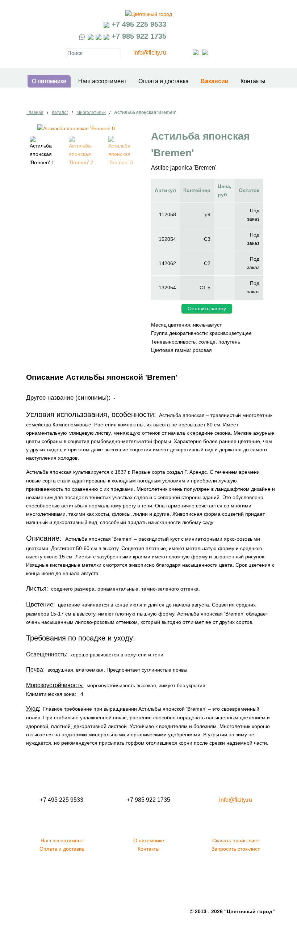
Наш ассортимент (102, 81)
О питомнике (49, 81)
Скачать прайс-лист (235, 840)
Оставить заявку (207, 308)
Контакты (252, 81)
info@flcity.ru (149, 53)
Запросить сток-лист (236, 849)
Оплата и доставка (163, 81)
